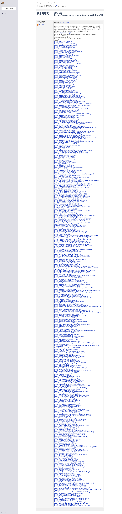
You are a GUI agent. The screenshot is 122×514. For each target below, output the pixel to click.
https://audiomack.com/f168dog (64, 186)
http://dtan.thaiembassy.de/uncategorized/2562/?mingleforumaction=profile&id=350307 (69, 202)
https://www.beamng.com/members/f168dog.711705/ (71, 198)
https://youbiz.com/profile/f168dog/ (65, 429)
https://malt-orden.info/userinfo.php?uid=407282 (69, 280)
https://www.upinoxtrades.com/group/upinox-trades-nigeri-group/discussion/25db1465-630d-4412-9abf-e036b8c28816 (73, 245)
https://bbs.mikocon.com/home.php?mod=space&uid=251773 (73, 310)
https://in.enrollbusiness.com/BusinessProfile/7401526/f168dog (74, 431)
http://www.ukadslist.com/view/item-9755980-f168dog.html (72, 255)
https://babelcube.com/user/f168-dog (66, 323)
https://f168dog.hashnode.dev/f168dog (66, 189)
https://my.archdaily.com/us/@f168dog (66, 66)
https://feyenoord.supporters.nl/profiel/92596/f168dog (71, 454)
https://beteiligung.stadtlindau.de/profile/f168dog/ (69, 433)
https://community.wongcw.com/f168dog (67, 110)
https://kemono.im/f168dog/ (63, 274)
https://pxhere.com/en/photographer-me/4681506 (69, 101)
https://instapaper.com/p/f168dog (65, 162)
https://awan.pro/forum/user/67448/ (66, 460)
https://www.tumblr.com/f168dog (64, 47)
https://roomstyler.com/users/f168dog (66, 100)
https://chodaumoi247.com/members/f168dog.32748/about (72, 505)
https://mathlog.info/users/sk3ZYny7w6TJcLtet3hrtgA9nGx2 (72, 256)
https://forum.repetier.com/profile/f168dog (67, 309)
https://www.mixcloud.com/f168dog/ (65, 60)
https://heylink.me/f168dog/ (63, 166)
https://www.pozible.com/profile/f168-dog (67, 413)
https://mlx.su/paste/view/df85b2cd (65, 399)
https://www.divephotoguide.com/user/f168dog (68, 381)
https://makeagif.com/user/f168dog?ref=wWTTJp (69, 479)
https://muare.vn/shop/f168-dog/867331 (66, 204)
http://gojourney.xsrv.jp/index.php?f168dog (67, 246)
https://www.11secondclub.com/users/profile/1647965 (71, 200)
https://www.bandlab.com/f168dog (65, 81)
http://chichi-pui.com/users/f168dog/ (65, 300)
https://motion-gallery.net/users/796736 (66, 329)
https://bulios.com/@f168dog (63, 335)
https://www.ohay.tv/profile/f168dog (65, 155)
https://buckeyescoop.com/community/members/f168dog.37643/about (76, 137)
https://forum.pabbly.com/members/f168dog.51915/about (72, 210)
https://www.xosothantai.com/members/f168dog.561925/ (72, 284)
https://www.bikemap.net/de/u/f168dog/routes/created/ (71, 450)
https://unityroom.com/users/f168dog (66, 349)
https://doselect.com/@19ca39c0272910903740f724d (71, 410)
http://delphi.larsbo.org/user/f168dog (65, 428)
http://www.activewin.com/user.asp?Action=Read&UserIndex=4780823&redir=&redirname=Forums (73, 248)
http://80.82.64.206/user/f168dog (65, 90)
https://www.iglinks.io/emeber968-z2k (65, 144)
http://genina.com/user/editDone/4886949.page (69, 420)
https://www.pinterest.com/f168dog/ (65, 45)
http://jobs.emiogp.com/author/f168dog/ (67, 383)
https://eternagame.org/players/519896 (66, 404)
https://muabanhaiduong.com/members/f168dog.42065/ (71, 425)
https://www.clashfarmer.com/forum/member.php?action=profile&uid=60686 (77, 313)
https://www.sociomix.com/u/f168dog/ (66, 250)
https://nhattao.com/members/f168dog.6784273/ (69, 97)
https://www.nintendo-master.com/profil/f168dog (69, 115)
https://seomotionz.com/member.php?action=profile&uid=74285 (74, 288)
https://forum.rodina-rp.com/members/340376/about (70, 485)
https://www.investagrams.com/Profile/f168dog (69, 449)
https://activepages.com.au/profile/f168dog (67, 361)
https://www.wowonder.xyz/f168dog (65, 171)
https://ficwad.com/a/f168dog (63, 455)
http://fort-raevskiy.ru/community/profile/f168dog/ (70, 502)
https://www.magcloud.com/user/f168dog (67, 95)
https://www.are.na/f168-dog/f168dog (66, 216)
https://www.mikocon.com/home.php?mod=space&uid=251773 (73, 311)
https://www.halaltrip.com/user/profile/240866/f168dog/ (72, 472)
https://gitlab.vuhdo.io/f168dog (63, 87)
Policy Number (41, 21)
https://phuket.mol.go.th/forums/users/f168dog (69, 301)
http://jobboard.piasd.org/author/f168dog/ (67, 394)
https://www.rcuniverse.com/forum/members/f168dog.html (72, 135)
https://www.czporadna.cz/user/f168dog (66, 316)
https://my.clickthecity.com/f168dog (65, 169)
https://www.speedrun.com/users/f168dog (67, 74)
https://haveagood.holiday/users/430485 (67, 355)
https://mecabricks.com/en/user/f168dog (67, 474)
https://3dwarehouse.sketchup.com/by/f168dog (69, 351)
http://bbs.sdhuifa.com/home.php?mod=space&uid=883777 (72, 219)
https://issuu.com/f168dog (62, 57)
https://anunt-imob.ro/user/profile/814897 (67, 285)
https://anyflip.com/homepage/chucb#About (68, 170)
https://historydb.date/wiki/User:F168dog (66, 258)
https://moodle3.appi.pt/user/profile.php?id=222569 (70, 363)
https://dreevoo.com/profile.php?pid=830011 (68, 75)
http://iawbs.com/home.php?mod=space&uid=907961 (70, 231)
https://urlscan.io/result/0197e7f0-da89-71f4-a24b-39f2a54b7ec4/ (75, 273)
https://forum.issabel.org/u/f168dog (65, 390)
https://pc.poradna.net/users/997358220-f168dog (69, 356)
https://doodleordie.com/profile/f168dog (66, 102)
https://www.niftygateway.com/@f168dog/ (67, 129)
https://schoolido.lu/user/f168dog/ (65, 398)
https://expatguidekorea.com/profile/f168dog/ (68, 134)
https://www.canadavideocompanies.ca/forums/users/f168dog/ (74, 343)
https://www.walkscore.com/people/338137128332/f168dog (72, 114)
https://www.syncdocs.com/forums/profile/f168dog (70, 434)
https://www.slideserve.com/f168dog (65, 318)
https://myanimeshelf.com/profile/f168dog (67, 276)
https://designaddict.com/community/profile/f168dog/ (71, 388)
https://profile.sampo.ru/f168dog (64, 253)
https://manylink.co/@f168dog (63, 82)
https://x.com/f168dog (61, 42)
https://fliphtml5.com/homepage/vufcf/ (66, 149)
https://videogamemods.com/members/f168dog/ (69, 467)
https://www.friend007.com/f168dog (65, 213)
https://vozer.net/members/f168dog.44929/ (68, 254)
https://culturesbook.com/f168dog (65, 494)
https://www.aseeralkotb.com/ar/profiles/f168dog (69, 226)
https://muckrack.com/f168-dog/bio (65, 121)
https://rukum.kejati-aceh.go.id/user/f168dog (68, 214)
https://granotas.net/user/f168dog (65, 458)
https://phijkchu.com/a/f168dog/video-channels (69, 167)
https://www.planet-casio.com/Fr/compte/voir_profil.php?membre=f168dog (77, 290)
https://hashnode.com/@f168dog (64, 408)
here (57, 5)
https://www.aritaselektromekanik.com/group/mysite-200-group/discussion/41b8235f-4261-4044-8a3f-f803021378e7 (73, 238)
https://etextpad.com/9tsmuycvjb (64, 228)
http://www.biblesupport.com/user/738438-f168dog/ (70, 368)
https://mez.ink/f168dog (61, 340)
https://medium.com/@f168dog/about (66, 50)
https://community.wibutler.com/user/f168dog (68, 478)
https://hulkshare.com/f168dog (64, 260)
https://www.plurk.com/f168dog (64, 421)
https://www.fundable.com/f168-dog (65, 106)
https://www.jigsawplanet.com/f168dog (66, 107)
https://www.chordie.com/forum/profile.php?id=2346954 (71, 177)
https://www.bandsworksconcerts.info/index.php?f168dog (71, 283)
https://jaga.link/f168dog (62, 164)
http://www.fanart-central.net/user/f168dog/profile (69, 409)
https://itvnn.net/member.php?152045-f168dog (68, 278)
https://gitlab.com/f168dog (62, 146)
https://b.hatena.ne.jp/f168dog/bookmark (67, 54)
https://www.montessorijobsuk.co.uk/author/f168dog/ (70, 396)
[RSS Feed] (38, 24)
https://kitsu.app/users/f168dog (64, 354)
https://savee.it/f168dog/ (62, 374)
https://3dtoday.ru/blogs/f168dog (64, 468)
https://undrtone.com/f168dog (63, 438)
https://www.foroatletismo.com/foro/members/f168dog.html (73, 122)
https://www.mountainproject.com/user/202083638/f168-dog (73, 150)
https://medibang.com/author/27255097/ (67, 348)
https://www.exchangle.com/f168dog (65, 79)
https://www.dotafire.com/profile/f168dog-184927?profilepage (73, 141)
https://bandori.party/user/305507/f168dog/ (68, 405)
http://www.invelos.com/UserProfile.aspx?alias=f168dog (71, 436)
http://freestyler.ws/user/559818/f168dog (67, 175)
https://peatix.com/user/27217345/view (66, 142)
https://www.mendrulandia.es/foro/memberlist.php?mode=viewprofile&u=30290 (70, 233)
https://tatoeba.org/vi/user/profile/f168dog (67, 261)
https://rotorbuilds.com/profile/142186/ (66, 117)
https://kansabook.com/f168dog (64, 328)
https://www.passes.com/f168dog (64, 435)
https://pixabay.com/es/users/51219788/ (67, 145)
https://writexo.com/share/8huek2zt (65, 424)
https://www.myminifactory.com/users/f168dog (69, 99)
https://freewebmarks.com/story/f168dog (67, 469)
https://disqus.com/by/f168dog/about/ (66, 440)
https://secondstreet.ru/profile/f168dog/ (67, 334)
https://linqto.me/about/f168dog (64, 482)
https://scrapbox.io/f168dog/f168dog (66, 378)
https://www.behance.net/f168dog (64, 52)
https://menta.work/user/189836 (64, 333)
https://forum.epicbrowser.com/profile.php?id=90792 (70, 194)
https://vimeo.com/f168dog (63, 49)
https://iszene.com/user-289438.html (66, 441)
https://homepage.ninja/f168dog (64, 444)
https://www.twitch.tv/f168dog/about (65, 69)
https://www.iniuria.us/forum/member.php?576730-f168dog (72, 414)
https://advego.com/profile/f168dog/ (65, 359)
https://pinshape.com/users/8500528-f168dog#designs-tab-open (74, 131)
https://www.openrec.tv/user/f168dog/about (68, 452)
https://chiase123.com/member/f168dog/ (67, 240)
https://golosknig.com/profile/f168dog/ (66, 331)
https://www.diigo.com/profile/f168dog (66, 111)
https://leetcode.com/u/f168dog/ (64, 157)
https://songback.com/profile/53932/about (67, 379)
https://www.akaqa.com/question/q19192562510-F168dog (72, 492)
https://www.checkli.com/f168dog (64, 80)
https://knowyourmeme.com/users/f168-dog (68, 365)
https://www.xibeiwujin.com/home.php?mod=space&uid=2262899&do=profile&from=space (70, 225)
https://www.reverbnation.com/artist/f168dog (68, 64)
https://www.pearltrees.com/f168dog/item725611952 (70, 419)
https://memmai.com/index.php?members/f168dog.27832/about (74, 266)
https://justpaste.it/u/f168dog (63, 147)
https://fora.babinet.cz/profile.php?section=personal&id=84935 (73, 293)
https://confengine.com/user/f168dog (66, 393)
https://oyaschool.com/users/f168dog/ (66, 459)
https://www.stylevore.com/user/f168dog (67, 286)
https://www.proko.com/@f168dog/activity (67, 439)
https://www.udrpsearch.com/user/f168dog (67, 338)
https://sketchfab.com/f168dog (64, 65)
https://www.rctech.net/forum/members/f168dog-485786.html (73, 104)
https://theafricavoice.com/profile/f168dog (67, 495)
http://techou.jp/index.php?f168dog (65, 279)
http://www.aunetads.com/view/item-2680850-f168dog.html (72, 370)
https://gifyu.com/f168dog (62, 85)
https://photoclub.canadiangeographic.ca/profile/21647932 (72, 385)
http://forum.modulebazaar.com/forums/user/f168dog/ (71, 503)
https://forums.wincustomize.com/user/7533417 (69, 304)
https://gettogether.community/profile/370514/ (69, 96)
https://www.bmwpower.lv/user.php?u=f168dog (68, 465)
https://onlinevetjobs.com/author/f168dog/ (67, 406)
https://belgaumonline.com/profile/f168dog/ (68, 281)
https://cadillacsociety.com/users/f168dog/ (67, 389)
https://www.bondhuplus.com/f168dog (66, 92)
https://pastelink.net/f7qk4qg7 (63, 470)
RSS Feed (41, 24)
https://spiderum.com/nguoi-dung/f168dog (67, 179)
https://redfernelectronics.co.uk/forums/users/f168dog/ (71, 498)
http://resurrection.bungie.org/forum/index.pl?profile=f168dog (73, 184)
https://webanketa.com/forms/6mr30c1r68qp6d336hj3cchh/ (73, 196)
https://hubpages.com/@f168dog (64, 130)
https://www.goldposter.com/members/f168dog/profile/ (71, 395)
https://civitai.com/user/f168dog (64, 473)
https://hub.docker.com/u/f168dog (65, 59)
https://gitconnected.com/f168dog (65, 303)
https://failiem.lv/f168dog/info (63, 369)
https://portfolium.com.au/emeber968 (66, 209)
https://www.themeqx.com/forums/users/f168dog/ (70, 259)
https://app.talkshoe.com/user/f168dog (66, 91)
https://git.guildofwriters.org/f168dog (65, 326)
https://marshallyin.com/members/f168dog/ (68, 251)
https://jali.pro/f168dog (61, 211)
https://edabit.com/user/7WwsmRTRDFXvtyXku (68, 445)
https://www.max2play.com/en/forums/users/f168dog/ (71, 391)
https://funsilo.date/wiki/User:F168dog (66, 265)
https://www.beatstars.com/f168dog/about (67, 411)
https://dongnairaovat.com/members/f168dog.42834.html (72, 324)
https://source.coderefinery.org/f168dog (66, 426)
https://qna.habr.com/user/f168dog (65, 443)
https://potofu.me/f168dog (62, 416)
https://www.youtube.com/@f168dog (65, 44)
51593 (43, 14)
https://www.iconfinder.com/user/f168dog (67, 376)
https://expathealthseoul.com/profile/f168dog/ (68, 154)
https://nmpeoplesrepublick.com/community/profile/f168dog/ (73, 271)
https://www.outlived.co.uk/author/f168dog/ (67, 475)
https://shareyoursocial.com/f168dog (65, 229)
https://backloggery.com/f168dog (64, 366)
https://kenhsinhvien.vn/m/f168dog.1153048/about (70, 218)
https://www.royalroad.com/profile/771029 (67, 140)
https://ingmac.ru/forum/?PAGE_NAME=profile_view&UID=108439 (74, 483)
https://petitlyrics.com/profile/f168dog (66, 263)
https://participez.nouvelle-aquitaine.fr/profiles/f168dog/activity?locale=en (76, 180)
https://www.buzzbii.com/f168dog (64, 165)
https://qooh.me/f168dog (62, 364)
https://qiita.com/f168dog (62, 71)
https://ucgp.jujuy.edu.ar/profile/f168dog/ (67, 504)
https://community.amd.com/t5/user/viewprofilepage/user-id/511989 (75, 127)
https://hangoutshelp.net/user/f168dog (66, 119)
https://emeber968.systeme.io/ (64, 56)
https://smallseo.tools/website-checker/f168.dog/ (69, 136)
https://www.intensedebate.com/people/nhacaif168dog (71, 152)
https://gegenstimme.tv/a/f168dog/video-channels (69, 126)
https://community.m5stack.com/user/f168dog (68, 151)
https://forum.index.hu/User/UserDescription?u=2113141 (71, 109)
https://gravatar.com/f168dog (63, 46)
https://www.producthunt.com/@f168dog (67, 61)
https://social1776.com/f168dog (64, 320)
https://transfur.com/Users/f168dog (65, 77)
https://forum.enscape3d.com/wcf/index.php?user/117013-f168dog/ (75, 270)
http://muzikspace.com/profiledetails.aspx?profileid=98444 (72, 296)
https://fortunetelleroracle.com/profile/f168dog (69, 493)
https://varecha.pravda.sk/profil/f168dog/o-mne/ (69, 336)
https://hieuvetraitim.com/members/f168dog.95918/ (70, 321)
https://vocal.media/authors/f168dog (65, 172)
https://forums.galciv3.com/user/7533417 (67, 314)
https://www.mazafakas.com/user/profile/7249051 (70, 139)
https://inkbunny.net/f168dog (63, 386)
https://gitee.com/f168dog (62, 62)
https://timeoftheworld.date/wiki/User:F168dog (68, 484)
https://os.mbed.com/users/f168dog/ (66, 70)
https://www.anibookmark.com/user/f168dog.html (69, 353)
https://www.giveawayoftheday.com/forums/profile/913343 (72, 415)
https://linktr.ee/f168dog (62, 160)
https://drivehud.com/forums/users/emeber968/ (69, 384)
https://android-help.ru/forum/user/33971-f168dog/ (70, 499)
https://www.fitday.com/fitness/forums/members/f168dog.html (74, 174)
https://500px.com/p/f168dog (63, 67)
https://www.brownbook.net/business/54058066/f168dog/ (72, 187)
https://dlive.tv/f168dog (61, 350)
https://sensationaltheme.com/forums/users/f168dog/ (71, 305)
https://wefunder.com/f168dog (63, 89)
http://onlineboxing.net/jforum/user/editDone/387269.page (72, 132)
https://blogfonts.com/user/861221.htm (66, 360)
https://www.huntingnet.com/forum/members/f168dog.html (72, 105)
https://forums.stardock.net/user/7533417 (67, 264)
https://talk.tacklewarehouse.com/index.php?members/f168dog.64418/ (76, 447)
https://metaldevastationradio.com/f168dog (67, 358)
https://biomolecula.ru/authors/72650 (66, 339)
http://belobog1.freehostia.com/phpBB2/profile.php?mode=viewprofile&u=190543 (70, 221)
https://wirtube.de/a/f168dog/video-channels (68, 319)
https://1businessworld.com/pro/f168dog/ (67, 400)
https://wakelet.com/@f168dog (64, 84)
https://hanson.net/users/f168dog (65, 418)
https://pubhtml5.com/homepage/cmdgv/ (67, 72)
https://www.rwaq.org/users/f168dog (65, 289)
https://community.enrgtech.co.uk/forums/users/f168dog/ (72, 487)
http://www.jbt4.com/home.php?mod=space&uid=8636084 (72, 223)
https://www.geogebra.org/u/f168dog (66, 453)
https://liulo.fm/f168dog (61, 344)
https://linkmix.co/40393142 (63, 112)
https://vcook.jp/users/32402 (63, 500)
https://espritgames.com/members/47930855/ (69, 462)
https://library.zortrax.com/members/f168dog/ (68, 294)
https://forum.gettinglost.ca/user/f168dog (67, 230)
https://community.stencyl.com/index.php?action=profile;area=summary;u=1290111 (67, 372)
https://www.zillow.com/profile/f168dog (66, 55)
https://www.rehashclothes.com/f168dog (67, 403)
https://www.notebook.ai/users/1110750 (66, 423)
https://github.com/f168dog (63, 41)
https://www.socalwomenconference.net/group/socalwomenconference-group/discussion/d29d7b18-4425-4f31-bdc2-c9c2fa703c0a (76, 236)
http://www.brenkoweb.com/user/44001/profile (68, 295)
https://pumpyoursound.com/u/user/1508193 (68, 341)
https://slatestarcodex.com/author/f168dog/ (68, 464)
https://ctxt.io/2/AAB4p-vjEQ (63, 125)
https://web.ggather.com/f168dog (64, 116)
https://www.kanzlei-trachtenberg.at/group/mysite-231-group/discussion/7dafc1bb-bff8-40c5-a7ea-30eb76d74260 (72, 242)
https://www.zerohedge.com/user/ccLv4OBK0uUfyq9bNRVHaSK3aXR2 (75, 215)
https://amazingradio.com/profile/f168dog (67, 199)
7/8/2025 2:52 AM (64, 22)
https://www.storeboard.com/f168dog (66, 190)
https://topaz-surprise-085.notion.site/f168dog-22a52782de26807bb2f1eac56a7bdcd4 (69, 182)
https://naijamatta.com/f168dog (64, 457)
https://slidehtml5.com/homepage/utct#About (68, 94)
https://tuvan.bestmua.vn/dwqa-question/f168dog (69, 195)
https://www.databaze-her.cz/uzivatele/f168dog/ (69, 291)
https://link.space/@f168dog (63, 161)
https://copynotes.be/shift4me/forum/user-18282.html (71, 430)
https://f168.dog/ (65, 33)
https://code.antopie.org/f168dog (64, 86)
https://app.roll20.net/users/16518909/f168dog (69, 380)
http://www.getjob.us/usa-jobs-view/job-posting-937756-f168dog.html (75, 275)
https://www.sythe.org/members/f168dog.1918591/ (70, 124)
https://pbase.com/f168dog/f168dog (65, 401)
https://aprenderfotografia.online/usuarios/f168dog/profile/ (72, 488)
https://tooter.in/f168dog (62, 176)
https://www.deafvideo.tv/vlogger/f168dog (67, 477)
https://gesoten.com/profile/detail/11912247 (68, 497)
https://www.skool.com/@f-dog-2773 (65, 448)
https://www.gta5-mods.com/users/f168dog (68, 51)
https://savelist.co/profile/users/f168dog (67, 325)
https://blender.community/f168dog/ (65, 76)
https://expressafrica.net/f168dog (64, 156)
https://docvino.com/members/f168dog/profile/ (69, 480)
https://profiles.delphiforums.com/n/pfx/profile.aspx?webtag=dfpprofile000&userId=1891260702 (70, 192)
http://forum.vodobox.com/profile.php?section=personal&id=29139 (74, 330)
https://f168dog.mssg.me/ (62, 375)
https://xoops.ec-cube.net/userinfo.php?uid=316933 (70, 315)
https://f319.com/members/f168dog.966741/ (68, 205)
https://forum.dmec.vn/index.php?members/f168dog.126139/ (73, 185)
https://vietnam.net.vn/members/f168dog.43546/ (69, 463)
